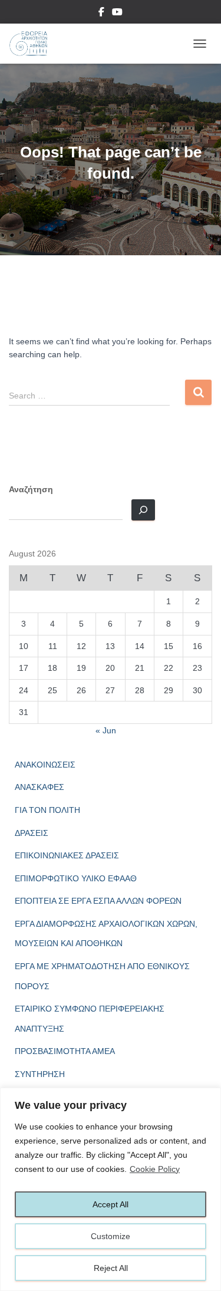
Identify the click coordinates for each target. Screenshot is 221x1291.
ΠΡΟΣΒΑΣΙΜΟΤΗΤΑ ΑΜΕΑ (65, 1051)
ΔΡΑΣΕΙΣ (31, 833)
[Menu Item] (101, 13)
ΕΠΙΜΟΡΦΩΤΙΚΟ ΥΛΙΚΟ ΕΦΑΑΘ (76, 878)
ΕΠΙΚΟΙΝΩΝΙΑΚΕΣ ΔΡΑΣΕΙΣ (67, 855)
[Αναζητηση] (143, 510)
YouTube (117, 13)
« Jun (105, 730)
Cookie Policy (155, 1169)
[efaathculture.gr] (32, 43)
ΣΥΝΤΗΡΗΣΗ (40, 1074)
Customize (110, 1236)
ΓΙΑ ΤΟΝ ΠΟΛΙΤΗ (47, 810)
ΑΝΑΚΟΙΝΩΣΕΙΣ (45, 764)
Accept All (110, 1204)
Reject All (111, 1268)
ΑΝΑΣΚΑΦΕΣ (39, 787)
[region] (110, 1189)
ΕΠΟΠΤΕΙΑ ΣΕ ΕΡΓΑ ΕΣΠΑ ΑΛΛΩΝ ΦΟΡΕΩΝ (98, 900)
